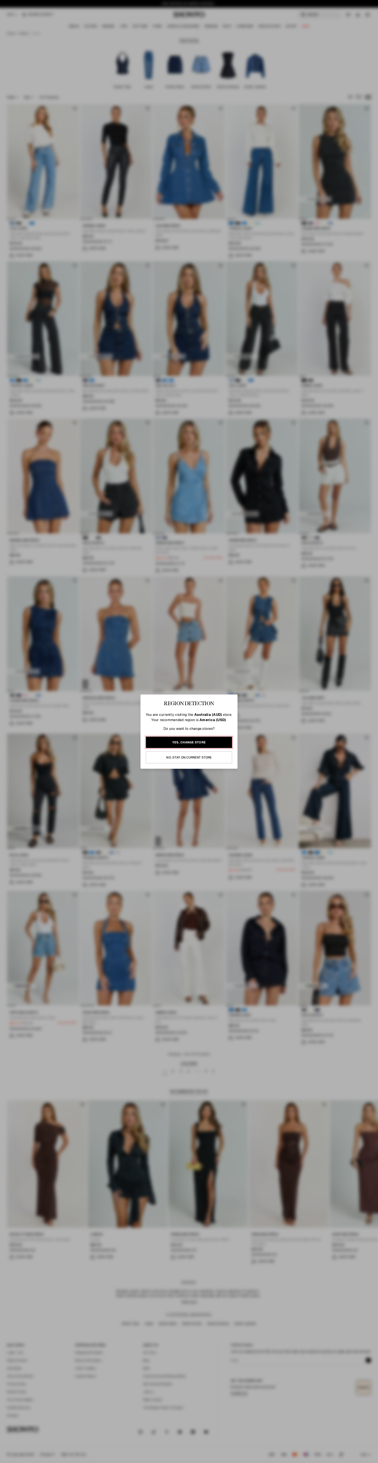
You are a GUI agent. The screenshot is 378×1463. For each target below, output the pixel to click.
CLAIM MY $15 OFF (238, 774)
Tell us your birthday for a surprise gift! (231, 750)
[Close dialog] (282, 666)
